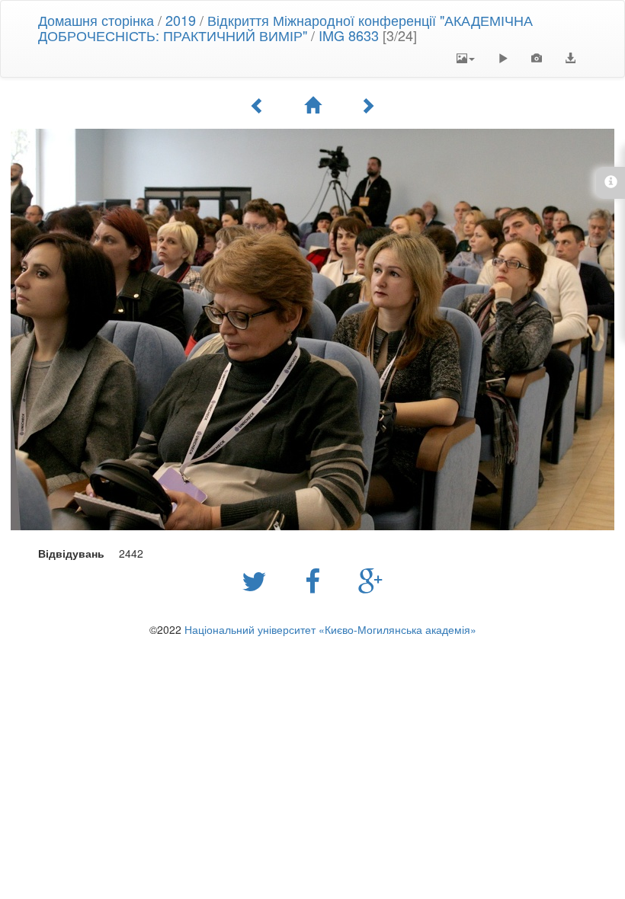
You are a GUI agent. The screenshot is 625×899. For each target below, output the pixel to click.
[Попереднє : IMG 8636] (257, 105)
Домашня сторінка (96, 20)
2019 (180, 20)
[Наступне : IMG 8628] (367, 105)
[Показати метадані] (536, 58)
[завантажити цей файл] (570, 58)
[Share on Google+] (371, 580)
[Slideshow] (503, 58)
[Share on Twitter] (258, 580)
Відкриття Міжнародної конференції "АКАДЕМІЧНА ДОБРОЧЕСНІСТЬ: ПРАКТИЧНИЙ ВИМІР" (285, 27)
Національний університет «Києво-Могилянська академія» (330, 629)
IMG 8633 (349, 35)
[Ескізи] (312, 105)
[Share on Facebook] (316, 580)
